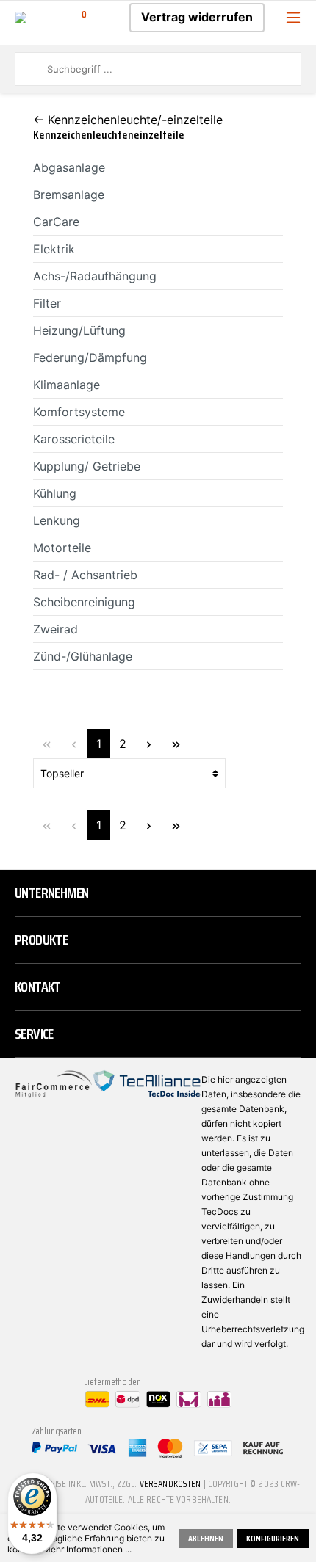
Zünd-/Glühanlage (82, 656)
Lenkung (56, 520)
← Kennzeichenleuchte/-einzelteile (128, 119)
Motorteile (62, 547)
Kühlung (54, 493)
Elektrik (54, 248)
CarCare (56, 221)
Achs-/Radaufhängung (95, 276)
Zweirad (55, 629)
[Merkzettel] (105, 17)
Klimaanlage (66, 384)
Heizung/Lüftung (79, 330)
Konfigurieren (272, 1538)
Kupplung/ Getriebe (86, 466)
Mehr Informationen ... (87, 1549)
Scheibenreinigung (84, 602)
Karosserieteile (74, 439)
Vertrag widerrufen (197, 17)
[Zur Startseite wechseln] (20, 16)
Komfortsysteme (79, 411)
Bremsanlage (68, 194)
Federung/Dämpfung (90, 357)
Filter (47, 303)
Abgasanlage (69, 167)
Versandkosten (170, 1484)
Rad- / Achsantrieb (85, 574)
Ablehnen (205, 1538)
